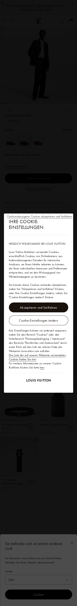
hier (42, 367)
